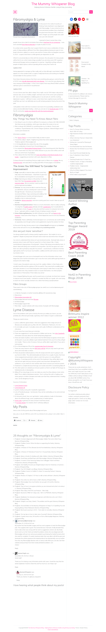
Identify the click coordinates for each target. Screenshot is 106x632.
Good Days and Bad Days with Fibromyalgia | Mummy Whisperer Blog (41, 458)
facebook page (54, 109)
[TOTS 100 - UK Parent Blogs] (75, 352)
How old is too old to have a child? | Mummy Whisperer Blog (38, 480)
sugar (30, 209)
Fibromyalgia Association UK (23, 297)
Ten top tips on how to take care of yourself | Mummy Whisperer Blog (41, 514)
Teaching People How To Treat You (80, 159)
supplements (47, 207)
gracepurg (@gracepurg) (25, 521)
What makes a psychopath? (78, 174)
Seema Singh (22, 553)
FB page (36, 299)
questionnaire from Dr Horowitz (44, 346)
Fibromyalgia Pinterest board (33, 148)
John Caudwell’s (60, 333)
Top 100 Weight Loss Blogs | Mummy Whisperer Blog (36, 469)
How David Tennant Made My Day (80, 153)
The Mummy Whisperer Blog (53, 4)
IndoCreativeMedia (53, 629)
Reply (16, 548)
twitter (56, 160)
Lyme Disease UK (20, 387)
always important (27, 200)
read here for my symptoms (52, 42)
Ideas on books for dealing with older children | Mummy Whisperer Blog (42, 456)
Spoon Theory (22, 137)
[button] (25, 29)
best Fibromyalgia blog (28, 44)
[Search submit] (91, 12)
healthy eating (28, 207)
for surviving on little (30, 181)
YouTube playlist (21, 403)
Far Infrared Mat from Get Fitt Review (81, 146)
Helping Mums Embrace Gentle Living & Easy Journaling (60, 628)
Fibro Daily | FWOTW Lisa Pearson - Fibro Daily (34, 490)
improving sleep (19, 183)
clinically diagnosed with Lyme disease (33, 81)
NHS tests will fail (40, 348)
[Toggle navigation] (15, 12)
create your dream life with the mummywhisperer (39, 111)
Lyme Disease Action (21, 385)
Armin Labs (18, 400)
